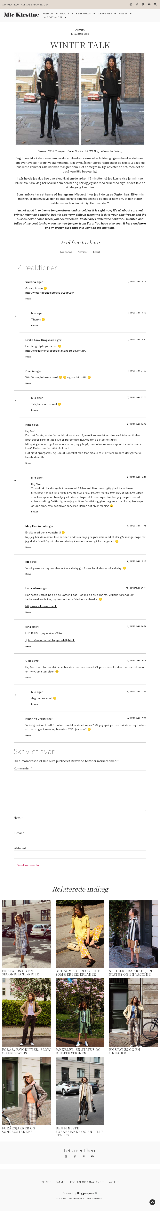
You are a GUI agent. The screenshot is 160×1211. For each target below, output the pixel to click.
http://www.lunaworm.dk (41, 606)
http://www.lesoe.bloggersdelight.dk (51, 640)
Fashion (48, 13)
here (129, 223)
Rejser (123, 13)
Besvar (28, 298)
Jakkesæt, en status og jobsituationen (78, 1051)
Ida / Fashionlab (35, 526)
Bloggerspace (85, 1193)
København (83, 13)
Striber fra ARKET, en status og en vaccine (130, 973)
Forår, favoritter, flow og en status (26, 1051)
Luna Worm (33, 588)
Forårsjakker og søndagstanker (18, 1130)
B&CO (88, 151)
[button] (66, 252)
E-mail (19, 833)
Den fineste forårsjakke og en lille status (79, 1131)
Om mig (7, 4)
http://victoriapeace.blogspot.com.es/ (49, 292)
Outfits (80, 30)
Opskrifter (105, 13)
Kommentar (23, 768)
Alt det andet (53, 17)
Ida (27, 561)
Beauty (64, 13)
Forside (46, 1182)
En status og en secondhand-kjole (20, 973)
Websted (20, 848)
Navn (18, 817)
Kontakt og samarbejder (31, 4)
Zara (70, 151)
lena (28, 626)
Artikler (114, 1182)
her (71, 183)
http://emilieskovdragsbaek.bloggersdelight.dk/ (55, 350)
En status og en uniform (124, 1051)
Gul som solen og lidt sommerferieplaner (78, 973)
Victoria (30, 282)
